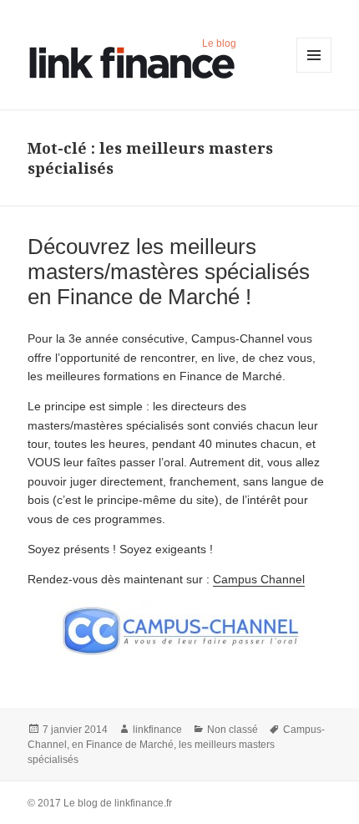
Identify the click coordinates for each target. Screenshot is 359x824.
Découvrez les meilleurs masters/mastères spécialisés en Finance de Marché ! (169, 271)
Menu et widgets (314, 72)
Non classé (232, 729)
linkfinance (157, 729)
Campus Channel (259, 579)
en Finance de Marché (123, 744)
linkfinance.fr (143, 803)
